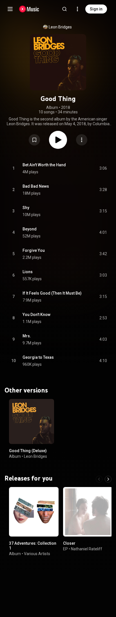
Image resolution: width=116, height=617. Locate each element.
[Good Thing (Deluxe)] (31, 421)
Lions (28, 272)
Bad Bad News (36, 186)
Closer (69, 543)
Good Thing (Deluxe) (28, 450)
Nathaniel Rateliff (86, 549)
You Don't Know (36, 314)
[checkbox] (103, 168)
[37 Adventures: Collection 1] (34, 512)
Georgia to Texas (38, 357)
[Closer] (88, 512)
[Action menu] (81, 139)
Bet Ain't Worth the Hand (44, 165)
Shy (26, 207)
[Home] (29, 9)
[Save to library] (34, 139)
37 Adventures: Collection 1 (32, 545)
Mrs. (27, 336)
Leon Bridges (60, 27)
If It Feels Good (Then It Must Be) (52, 293)
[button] (34, 139)
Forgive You (34, 250)
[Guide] (10, 9)
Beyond (30, 229)
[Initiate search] (64, 9)
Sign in (96, 9)
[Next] (108, 479)
